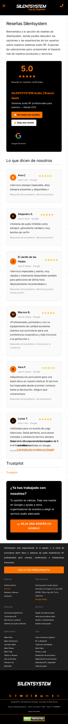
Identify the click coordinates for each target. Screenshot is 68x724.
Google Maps (41, 599)
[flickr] (47, 696)
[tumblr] (53, 696)
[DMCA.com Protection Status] (34, 719)
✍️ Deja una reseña (24, 122)
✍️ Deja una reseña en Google (34, 526)
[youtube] (21, 696)
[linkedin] (41, 696)
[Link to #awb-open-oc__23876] (4, 6)
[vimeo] (36, 696)
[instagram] (27, 696)
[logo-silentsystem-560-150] (31, 5)
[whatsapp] (58, 696)
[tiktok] (31, 696)
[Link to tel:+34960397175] (61, 5)
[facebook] (16, 696)
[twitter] (10, 696)
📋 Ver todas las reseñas (27, 114)
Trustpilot (11, 472)
